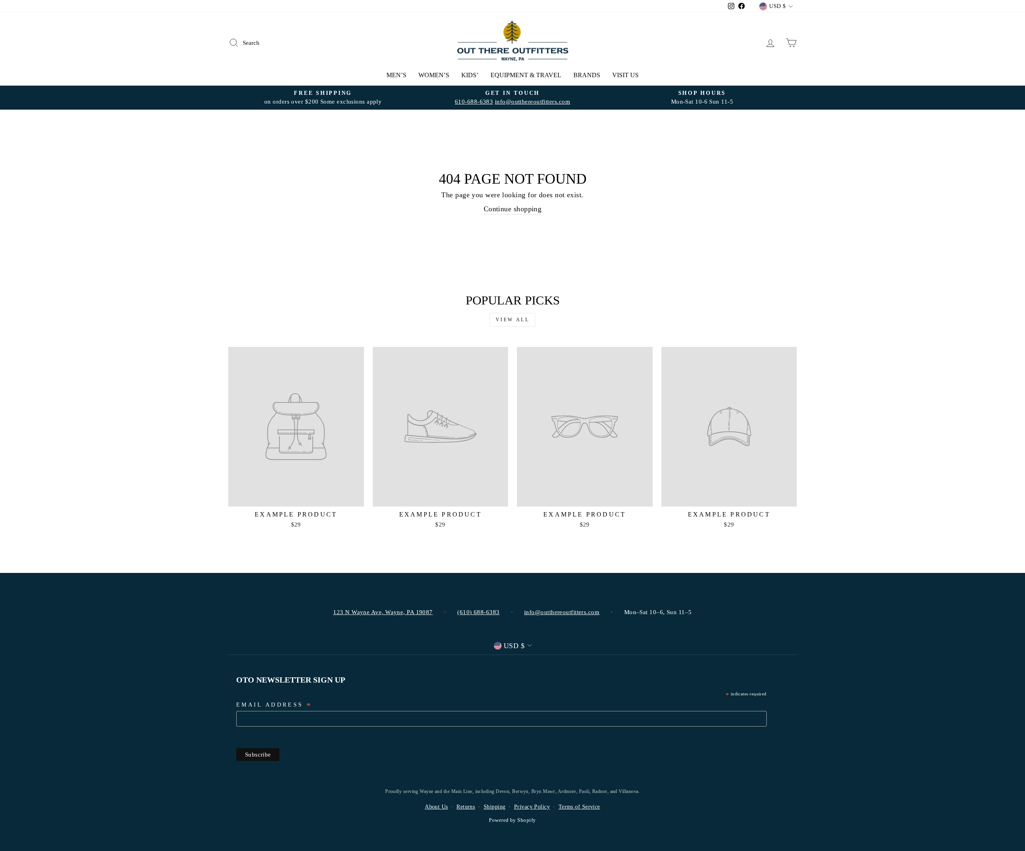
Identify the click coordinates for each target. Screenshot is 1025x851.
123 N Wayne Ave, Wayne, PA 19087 (382, 612)
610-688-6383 (474, 101)
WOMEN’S (433, 75)
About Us (436, 807)
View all (513, 319)
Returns (465, 807)
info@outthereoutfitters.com (532, 101)
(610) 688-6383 (478, 612)
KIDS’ (469, 75)
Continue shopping (513, 209)
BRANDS (586, 75)
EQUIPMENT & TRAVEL (525, 75)
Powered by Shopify (512, 820)
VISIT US (625, 75)
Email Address (274, 705)
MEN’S (396, 75)
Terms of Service (579, 807)
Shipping (495, 807)
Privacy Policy (532, 807)
